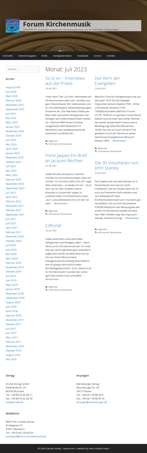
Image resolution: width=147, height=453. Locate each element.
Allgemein (53, 141)
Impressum (69, 448)
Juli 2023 (11, 166)
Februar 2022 (13, 201)
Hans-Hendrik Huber (99, 448)
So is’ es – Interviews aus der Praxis (65, 80)
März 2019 (12, 284)
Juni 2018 (11, 306)
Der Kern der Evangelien (107, 80)
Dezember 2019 (15, 267)
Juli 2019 (11, 276)
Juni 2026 (11, 91)
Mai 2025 (11, 118)
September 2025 (15, 109)
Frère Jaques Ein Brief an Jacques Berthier (66, 157)
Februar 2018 (13, 315)
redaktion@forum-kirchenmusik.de (26, 436)
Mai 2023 (11, 170)
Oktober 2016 (13, 350)
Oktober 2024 (13, 135)
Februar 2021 (13, 232)
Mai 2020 (11, 254)
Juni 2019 (11, 280)
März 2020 (12, 258)
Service (97, 55)
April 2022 (12, 197)
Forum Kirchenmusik (57, 24)
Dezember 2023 (15, 157)
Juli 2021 (11, 219)
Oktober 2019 (13, 271)
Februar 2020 (13, 262)
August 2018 (13, 302)
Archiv (45, 55)
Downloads (82, 55)
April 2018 (12, 311)
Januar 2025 (13, 126)
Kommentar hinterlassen (60, 144)
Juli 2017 (11, 328)
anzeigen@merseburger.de (91, 402)
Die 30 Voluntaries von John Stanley (116, 165)
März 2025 (12, 122)
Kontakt (111, 55)
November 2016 (15, 346)
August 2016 (13, 355)
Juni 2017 (11, 333)
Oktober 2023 (13, 162)
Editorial (53, 225)
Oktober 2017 (13, 324)
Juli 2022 (11, 192)
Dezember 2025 (15, 104)
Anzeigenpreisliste (62, 55)
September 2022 (15, 188)
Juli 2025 (11, 113)
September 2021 (15, 214)
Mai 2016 (11, 359)
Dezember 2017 (15, 320)
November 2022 (15, 183)
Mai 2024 (11, 144)
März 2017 (12, 337)
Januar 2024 (13, 153)
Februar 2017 (13, 341)
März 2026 (12, 96)
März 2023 (12, 175)
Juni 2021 (11, 223)
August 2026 (13, 87)
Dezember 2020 (15, 236)
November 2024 (15, 131)
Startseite (8, 55)
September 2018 (15, 298)
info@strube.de (14, 402)
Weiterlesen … (121, 140)
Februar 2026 (13, 100)
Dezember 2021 (15, 205)
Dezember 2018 (15, 293)
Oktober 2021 (13, 210)
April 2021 (12, 227)
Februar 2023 (13, 179)
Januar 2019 (13, 289)
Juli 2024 (11, 140)
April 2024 (12, 148)
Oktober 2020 (13, 241)
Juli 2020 (11, 245)
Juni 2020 (11, 249)
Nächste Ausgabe (27, 55)
